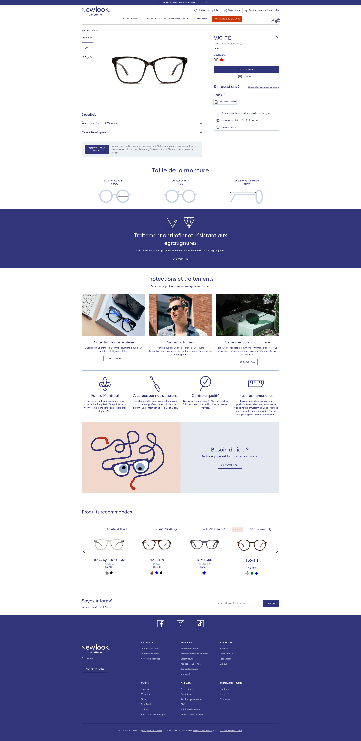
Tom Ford (146, 704)
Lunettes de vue (149, 649)
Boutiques (225, 689)
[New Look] (96, 11)
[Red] (221, 60)
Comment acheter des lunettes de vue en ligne (245, 113)
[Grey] (216, 60)
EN (277, 10)
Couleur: (220, 55)
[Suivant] (206, 2)
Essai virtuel (186, 659)
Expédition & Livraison (192, 714)
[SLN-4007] (252, 545)
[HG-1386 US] (109, 544)
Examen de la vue (189, 649)
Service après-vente (191, 699)
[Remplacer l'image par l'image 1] (87, 38)
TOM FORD (204, 560)
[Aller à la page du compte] (272, 20)
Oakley (145, 709)
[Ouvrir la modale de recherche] (83, 20)
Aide (222, 694)
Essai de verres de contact (194, 654)
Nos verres (225, 659)
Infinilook (185, 674)
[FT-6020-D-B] (204, 544)
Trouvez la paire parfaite (97, 149)
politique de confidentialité (231, 731)
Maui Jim (145, 694)
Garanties (185, 694)
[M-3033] (156, 544)
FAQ (182, 704)
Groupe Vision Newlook (152, 731)
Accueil (85, 30)
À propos (224, 649)
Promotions (186, 689)
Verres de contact (150, 659)
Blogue (223, 664)
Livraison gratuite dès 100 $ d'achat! (240, 120)
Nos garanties (228, 127)
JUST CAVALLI (221, 44)
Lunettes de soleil (150, 654)
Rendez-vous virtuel (190, 664)
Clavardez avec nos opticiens (263, 87)
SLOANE (252, 560)
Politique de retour (190, 709)
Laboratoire (226, 654)
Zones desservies (189, 669)
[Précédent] (155, 2)
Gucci (144, 699)
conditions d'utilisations (202, 731)
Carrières (225, 699)
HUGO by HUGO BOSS (109, 560)
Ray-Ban (145, 689)
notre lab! (194, 2)
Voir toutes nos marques (153, 714)
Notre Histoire (95, 669)
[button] (277, 551)
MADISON (156, 560)
